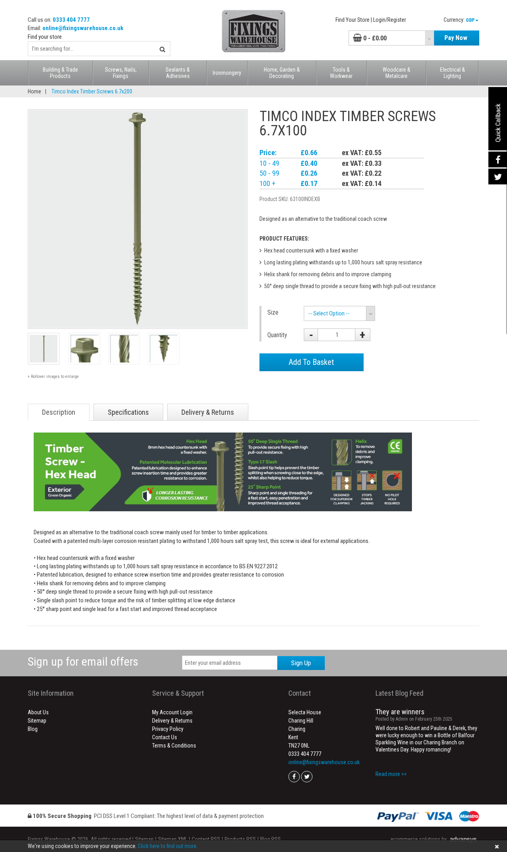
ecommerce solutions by (419, 839)
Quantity (277, 335)
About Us (38, 712)
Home (34, 91)
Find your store (45, 36)
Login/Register (389, 20)
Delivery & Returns (172, 720)
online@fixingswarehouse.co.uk (82, 28)
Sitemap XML (172, 839)
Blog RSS (270, 839)
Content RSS (206, 839)
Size (272, 312)
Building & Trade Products (60, 72)
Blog (33, 729)
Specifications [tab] (128, 412)
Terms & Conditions (174, 745)
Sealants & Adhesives (178, 72)
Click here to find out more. (168, 846)
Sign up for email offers (83, 661)
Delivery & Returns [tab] (207, 412)
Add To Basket (311, 362)
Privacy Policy (167, 729)
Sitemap (37, 720)
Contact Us (164, 737)
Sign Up (301, 663)
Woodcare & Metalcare (396, 72)
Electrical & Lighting (452, 72)
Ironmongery (227, 73)
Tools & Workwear (341, 72)
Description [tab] (58, 412)
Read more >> (391, 774)
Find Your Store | (353, 20)
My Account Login (172, 712)
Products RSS (240, 839)
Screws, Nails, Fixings (121, 72)
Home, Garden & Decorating (282, 72)
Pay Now (455, 38)
